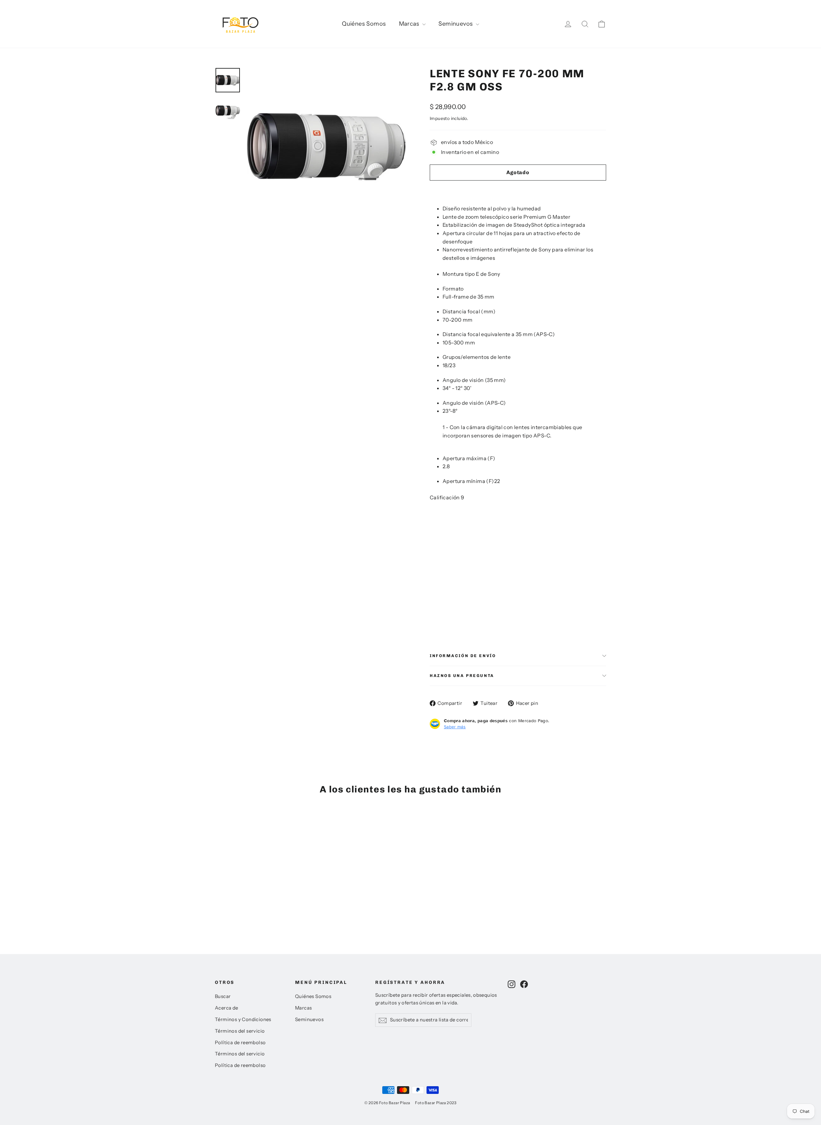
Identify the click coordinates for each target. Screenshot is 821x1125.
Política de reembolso (240, 1042)
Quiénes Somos (364, 23)
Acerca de (226, 1008)
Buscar (223, 996)
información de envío (463, 655)
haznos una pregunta (462, 675)
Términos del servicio (240, 1031)
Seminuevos (456, 23)
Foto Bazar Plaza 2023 (435, 1102)
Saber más (455, 726)
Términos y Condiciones (243, 1019)
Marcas (410, 23)
